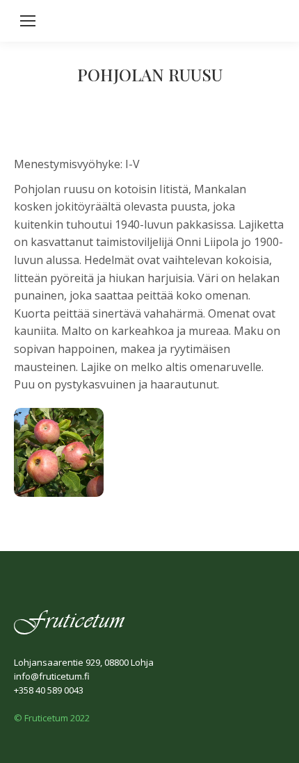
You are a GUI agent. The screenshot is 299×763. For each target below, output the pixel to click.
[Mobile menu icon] (28, 21)
